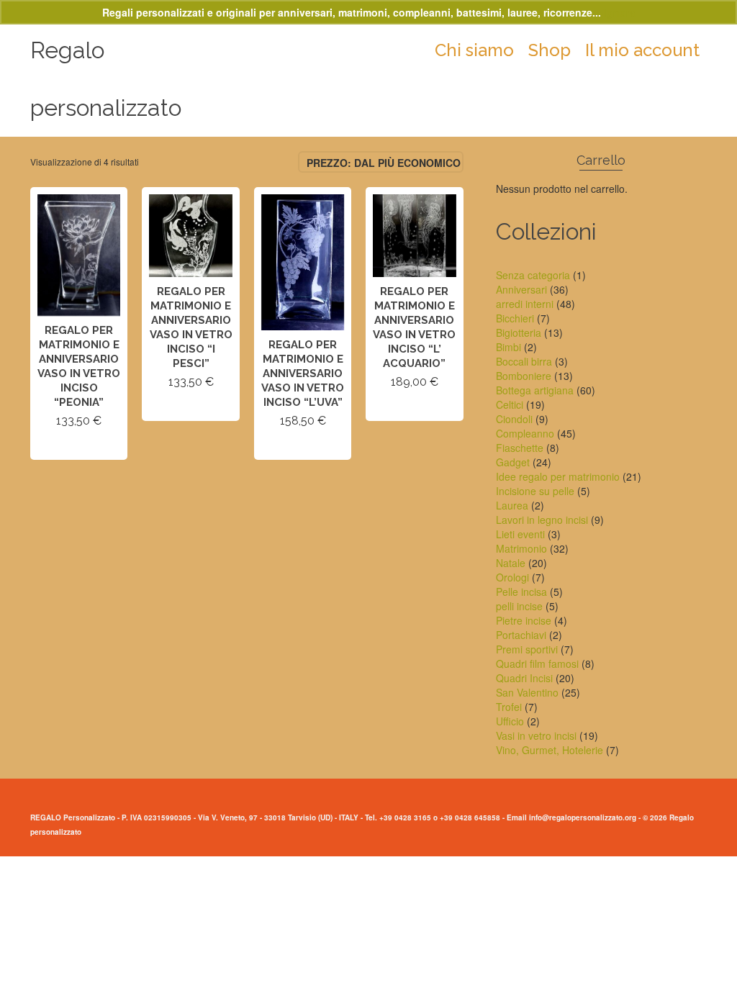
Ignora (620, 12)
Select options (79, 446)
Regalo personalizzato (105, 79)
